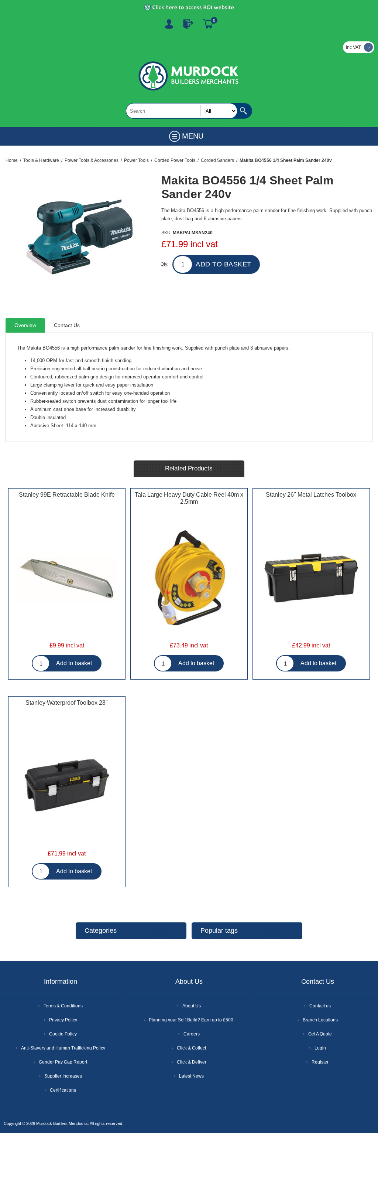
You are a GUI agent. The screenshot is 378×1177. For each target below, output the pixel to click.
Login (320, 1048)
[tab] (25, 325)
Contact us (320, 1005)
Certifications (63, 1090)
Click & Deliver (191, 1062)
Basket (208, 24)
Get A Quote (320, 1034)
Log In (188, 24)
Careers (191, 1034)
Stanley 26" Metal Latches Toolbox (311, 494)
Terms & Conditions (63, 1005)
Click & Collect (191, 1048)
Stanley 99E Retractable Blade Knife (67, 494)
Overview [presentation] (25, 325)
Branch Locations (320, 1020)
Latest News (191, 1076)
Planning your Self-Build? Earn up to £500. (191, 1020)
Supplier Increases (63, 1076)
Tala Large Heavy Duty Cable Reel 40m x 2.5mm (189, 498)
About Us (191, 1005)
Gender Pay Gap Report (63, 1062)
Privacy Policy (63, 1020)
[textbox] (181, 110)
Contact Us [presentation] (67, 325)
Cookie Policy (63, 1034)
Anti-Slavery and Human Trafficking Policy (63, 1048)
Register (169, 24)
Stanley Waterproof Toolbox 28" (66, 703)
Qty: (164, 264)
